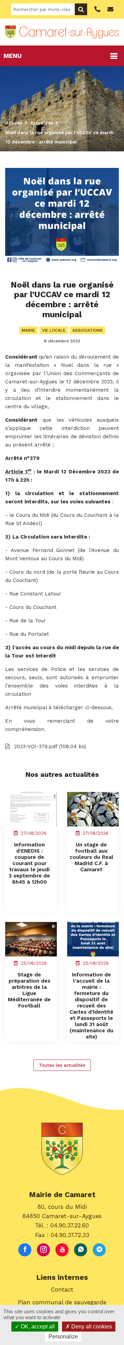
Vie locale (53, 330)
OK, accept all (37, 1326)
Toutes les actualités (62, 1065)
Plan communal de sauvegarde (62, 1302)
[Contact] (109, 9)
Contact (62, 1289)
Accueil (14, 123)
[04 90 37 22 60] (96, 9)
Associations (87, 330)
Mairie (28, 330)
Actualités (41, 123)
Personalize (63, 1336)
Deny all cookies (91, 1326)
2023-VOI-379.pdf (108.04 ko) (49, 746)
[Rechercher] (81, 9)
